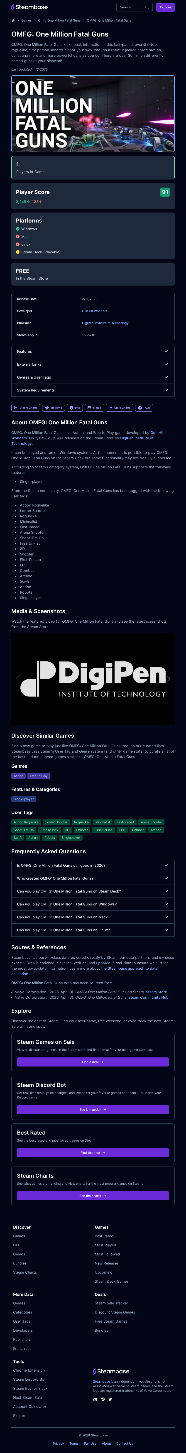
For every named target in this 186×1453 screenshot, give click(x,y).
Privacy (58, 1443)
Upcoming (104, 1272)
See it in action (90, 1109)
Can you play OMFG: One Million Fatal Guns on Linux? (63, 930)
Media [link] (97, 407)
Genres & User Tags (34, 377)
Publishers (22, 1339)
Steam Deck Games (112, 1281)
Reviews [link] (56, 407)
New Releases (107, 1263)
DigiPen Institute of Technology (105, 323)
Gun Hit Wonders (94, 311)
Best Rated (104, 1236)
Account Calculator (29, 1406)
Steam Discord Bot (29, 1379)
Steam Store (156, 992)
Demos (19, 1254)
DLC (17, 1245)
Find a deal (90, 1062)
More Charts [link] (122, 407)
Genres (19, 1303)
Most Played (105, 1245)
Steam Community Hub (148, 997)
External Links (29, 364)
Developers (23, 1330)
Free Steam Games (111, 1321)
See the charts (90, 1196)
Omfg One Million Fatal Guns (59, 20)
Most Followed (107, 1254)
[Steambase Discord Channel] (95, 1399)
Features (24, 351)
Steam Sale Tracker (111, 1303)
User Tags (21, 1321)
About (106, 1443)
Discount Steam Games (115, 1312)
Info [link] (77, 407)
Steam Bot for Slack (30, 1388)
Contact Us (124, 1443)
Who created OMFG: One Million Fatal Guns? (55, 878)
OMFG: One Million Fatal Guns (109, 20)
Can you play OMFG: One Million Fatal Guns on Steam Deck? (69, 891)
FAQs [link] (147, 407)
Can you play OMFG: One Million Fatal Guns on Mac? (62, 917)
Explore (165, 7)
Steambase (101, 1381)
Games (26, 20)
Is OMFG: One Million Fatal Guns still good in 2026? (61, 865)
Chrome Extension (29, 1370)
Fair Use (90, 1443)
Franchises (22, 1348)
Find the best (90, 1153)
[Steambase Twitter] (110, 1399)
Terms (74, 1443)
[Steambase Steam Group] (103, 1399)
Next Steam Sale (27, 1397)
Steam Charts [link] (28, 407)
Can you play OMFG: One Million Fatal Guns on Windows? (67, 904)
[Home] (13, 20)
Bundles (20, 1263)
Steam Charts (25, 1272)
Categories (22, 1312)
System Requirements (36, 390)
